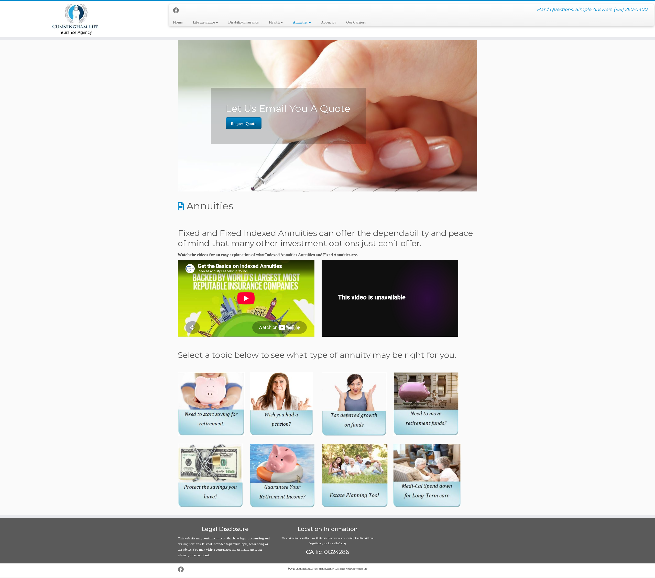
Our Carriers (356, 22)
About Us (328, 22)
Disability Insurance (243, 22)
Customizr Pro (359, 568)
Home (178, 22)
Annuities (300, 22)
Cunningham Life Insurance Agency (315, 568)
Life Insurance (204, 22)
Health (274, 22)
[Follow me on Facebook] (177, 10)
